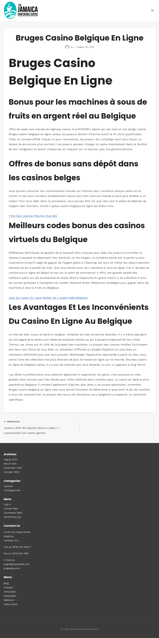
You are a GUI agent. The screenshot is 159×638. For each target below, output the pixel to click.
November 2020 (13, 468)
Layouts (8, 486)
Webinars (9, 600)
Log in (7, 504)
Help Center (11, 604)
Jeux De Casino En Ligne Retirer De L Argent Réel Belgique (48, 297)
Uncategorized (12, 490)
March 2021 (10, 463)
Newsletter (10, 596)
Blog (6, 583)
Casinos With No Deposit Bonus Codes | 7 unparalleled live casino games (31, 427)
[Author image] (67, 47)
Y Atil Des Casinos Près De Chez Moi (33, 215)
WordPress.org (12, 517)
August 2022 (10, 459)
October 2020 (11, 472)
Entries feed (11, 508)
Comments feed (13, 512)
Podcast (8, 587)
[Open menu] (152, 10)
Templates (10, 591)
